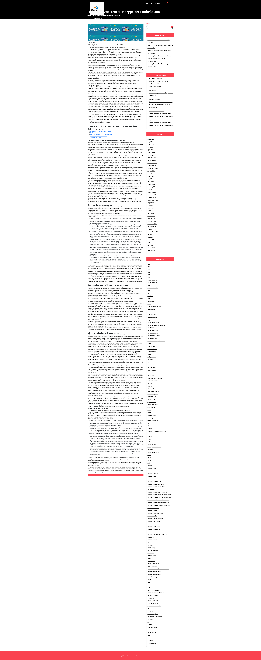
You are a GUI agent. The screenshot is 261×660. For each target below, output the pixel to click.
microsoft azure (152, 476)
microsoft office (152, 516)
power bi (150, 558)
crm (148, 362)
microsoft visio (152, 537)
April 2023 (150, 245)
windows (150, 640)
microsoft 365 (151, 468)
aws (148, 298)
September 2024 (152, 200)
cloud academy (152, 346)
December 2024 (152, 192)
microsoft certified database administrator (156, 488)
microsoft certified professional (157, 492)
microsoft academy (153, 471)
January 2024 (151, 221)
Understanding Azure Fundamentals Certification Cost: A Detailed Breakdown (161, 115)
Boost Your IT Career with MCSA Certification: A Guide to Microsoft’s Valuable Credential (160, 83)
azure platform (152, 317)
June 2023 (150, 240)
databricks (150, 383)
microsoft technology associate (157, 534)
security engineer (152, 595)
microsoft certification (154, 481)
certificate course (152, 330)
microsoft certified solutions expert (158, 500)
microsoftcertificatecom (156, 111)
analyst (149, 291)
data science (151, 373)
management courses (154, 447)
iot (148, 434)
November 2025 (152, 163)
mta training (151, 548)
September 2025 (152, 168)
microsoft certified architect (156, 484)
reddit (149, 579)
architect (150, 296)
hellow (151, 120)
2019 (148, 269)
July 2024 (150, 205)
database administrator (154, 378)
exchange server (152, 418)
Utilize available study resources (98, 136)
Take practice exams (95, 137)
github (149, 426)
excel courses (151, 415)
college (149, 354)
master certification (153, 452)
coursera (150, 359)
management (151, 444)
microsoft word (152, 540)
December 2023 (152, 224)
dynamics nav (151, 402)
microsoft (150, 465)
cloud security (151, 351)
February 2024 (151, 218)
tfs (148, 622)
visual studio (151, 638)
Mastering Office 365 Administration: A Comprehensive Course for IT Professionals (159, 58)
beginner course (152, 320)
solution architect (152, 601)
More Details (115, 475)
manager (150, 450)
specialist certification (154, 606)
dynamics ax (151, 399)
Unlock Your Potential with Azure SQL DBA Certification (160, 46)
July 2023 (150, 237)
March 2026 (151, 152)
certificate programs (153, 336)
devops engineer (152, 394)
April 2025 (150, 181)
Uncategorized (151, 632)
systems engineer (152, 614)
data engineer (151, 370)
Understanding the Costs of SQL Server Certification (161, 94)
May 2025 (150, 179)
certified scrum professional (156, 341)
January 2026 (151, 158)
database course (152, 381)
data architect (151, 367)
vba (148, 635)
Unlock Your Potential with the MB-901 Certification (159, 52)
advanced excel (152, 283)
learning (149, 442)
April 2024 (150, 213)
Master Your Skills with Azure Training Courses (158, 41)
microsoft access (152, 473)
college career (151, 357)
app (148, 293)
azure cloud (151, 309)
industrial (150, 428)
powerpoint (151, 561)
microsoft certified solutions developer (159, 497)
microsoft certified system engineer (158, 503)
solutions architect (153, 603)
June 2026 (150, 144)
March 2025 (151, 184)
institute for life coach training (156, 431)
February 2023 (151, 250)
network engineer (152, 550)
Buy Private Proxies (154, 78)
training (149, 624)
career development (153, 322)
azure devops (151, 314)
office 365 (150, 553)
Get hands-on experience (97, 133)
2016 (148, 267)
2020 (148, 272)
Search (148, 23)
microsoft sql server (153, 529)
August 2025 (151, 171)
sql (148, 609)
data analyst (151, 365)
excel (149, 412)
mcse (149, 457)
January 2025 (151, 189)
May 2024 (150, 211)
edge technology (152, 404)
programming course (154, 571)
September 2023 (152, 232)
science (149, 585)
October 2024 (151, 197)
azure (149, 304)
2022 (148, 277)
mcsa (149, 455)
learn (149, 439)
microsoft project (152, 524)
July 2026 (150, 142)
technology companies (154, 616)
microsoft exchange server (155, 513)
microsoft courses (153, 508)
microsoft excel (152, 510)
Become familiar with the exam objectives (101, 134)
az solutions (151, 301)
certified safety (152, 338)
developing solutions (153, 391)
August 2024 (151, 203)
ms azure (150, 545)
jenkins (149, 436)
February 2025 (151, 187)
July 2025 (150, 173)
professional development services (158, 569)
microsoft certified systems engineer (158, 505)
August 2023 (151, 234)
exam (149, 410)
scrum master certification (155, 593)
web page (152, 90)
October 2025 (151, 165)
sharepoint (150, 598)
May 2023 (150, 242)
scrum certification (153, 590)
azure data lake (152, 312)
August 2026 (151, 139)
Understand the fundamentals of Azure (100, 131)
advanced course (152, 280)
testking (150, 619)
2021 (148, 275)
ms (148, 542)
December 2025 (152, 160)
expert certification (153, 420)
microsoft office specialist (155, 518)
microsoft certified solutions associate (159, 495)
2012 (148, 264)
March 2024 (151, 216)
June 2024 (150, 208)
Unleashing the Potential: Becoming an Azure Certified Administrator (107, 45)
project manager (152, 577)
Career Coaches (154, 99)
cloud (149, 344)
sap (148, 582)
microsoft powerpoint (154, 521)
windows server (152, 643)
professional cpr (152, 566)
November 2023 (152, 226)
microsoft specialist (153, 526)
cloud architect (152, 349)
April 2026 (150, 150)
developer (150, 389)
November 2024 (152, 195)
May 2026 (150, 147)
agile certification (152, 288)
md (148, 463)
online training (151, 556)
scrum (149, 587)
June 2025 (150, 176)
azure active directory (154, 306)
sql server (150, 611)
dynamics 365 (151, 397)
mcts (149, 460)
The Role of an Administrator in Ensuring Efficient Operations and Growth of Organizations (161, 104)
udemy (149, 630)
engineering (151, 407)
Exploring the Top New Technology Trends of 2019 (157, 65)
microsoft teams (152, 532)
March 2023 (151, 248)
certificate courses (153, 333)
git (148, 423)
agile (148, 285)
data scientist (151, 375)
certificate (150, 328)
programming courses (154, 574)
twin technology (152, 627)
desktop (150, 386)
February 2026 (151, 155)
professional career (153, 563)
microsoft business (153, 479)
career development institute (156, 325)
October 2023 (151, 229)
